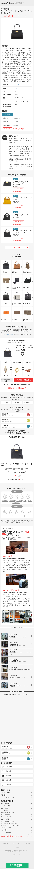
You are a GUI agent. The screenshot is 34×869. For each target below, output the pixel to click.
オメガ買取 (4, 830)
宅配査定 (8, 784)
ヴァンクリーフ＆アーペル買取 (9, 823)
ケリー (25, 16)
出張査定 (8, 780)
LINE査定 (17, 402)
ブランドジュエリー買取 (7, 797)
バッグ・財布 (6, 16)
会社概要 (5, 843)
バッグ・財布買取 (5, 793)
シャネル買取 (4, 810)
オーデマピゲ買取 (5, 814)
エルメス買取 (4, 808)
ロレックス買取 (5, 803)
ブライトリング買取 (6, 832)
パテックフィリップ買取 (7, 812)
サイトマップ (17, 847)
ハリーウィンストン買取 (7, 821)
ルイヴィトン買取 (5, 806)
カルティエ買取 (5, 819)
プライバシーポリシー (16, 843)
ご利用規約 (28, 843)
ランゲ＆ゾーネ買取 (6, 828)
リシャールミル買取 (6, 817)
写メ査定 (28, 402)
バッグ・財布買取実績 (7, 334)
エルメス (16, 16)
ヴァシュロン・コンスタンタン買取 (10, 825)
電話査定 (5, 402)
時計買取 (3, 795)
